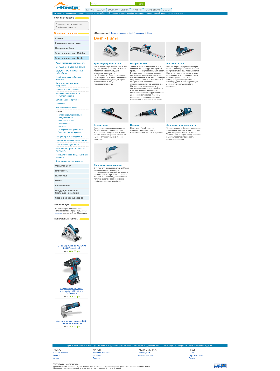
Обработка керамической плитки (71, 140)
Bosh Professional (136, 33)
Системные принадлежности (70, 161)
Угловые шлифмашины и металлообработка (68, 94)
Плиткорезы (61, 170)
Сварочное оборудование (69, 198)
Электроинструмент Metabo (70, 53)
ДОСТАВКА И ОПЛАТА (118, 10)
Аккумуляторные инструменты (70, 63)
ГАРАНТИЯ (136, 10)
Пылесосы (61, 175)
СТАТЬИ (166, 10)
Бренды (96, 358)
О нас (191, 353)
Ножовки (61, 126)
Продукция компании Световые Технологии (67, 191)
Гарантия (97, 355)
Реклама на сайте (145, 355)
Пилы (59, 111)
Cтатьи (192, 358)
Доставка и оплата (101, 353)
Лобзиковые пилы (66, 121)
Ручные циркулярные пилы (70, 115)
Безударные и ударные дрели (70, 67)
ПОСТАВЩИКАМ (152, 10)
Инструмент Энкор (65, 48)
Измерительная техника (67, 89)
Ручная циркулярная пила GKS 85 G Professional (71, 247)
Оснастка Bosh (63, 165)
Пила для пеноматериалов (70, 132)
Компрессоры (62, 185)
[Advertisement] (160, 23)
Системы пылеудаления (67, 144)
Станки (59, 38)
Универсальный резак (66, 107)
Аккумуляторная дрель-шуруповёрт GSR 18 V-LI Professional (71, 290)
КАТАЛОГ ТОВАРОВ (95, 10)
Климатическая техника (67, 43)
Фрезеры (60, 104)
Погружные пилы (65, 118)
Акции (56, 358)
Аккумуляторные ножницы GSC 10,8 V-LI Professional (71, 322)
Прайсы (56, 355)
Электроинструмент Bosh (69, 58)
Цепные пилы (64, 124)
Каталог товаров (118, 33)
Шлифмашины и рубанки (68, 100)
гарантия (58, 213)
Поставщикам (144, 353)
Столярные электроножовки (70, 129)
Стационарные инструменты (69, 136)
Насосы (59, 180)
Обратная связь (196, 355)
